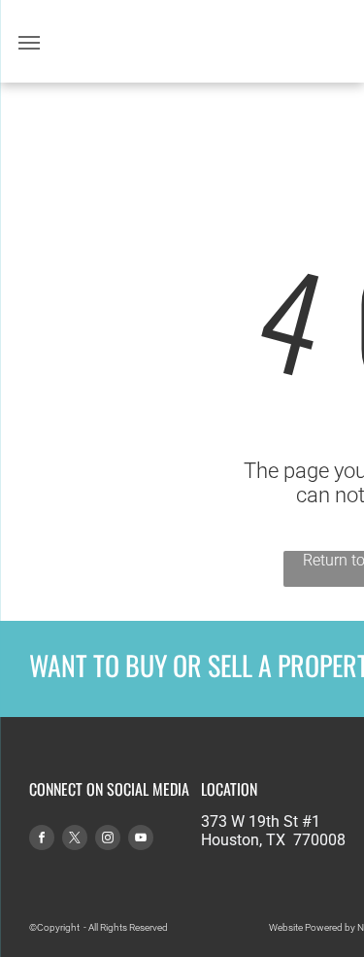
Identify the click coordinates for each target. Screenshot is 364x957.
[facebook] (41, 840)
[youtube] (140, 840)
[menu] (29, 42)
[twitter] (74, 840)
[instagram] (107, 840)
